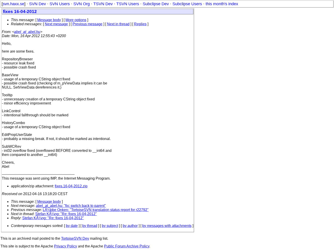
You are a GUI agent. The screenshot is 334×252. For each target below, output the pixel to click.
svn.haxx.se (13, 4)
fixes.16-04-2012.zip (71, 186)
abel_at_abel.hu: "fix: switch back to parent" (71, 206)
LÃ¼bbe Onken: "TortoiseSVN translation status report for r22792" (96, 210)
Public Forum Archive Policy (126, 246)
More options (75, 20)
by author (130, 226)
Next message (56, 24)
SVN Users (60, 4)
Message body (49, 20)
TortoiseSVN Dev (75, 238)
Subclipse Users (187, 4)
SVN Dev (37, 4)
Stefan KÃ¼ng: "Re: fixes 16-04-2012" (66, 214)
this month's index (222, 4)
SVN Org (81, 4)
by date (72, 226)
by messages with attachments (167, 226)
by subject (110, 226)
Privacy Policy (65, 246)
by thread (89, 226)
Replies (140, 24)
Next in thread (118, 24)
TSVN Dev (103, 4)
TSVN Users (127, 4)
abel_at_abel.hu (27, 32)
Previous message (87, 24)
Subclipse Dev (156, 4)
